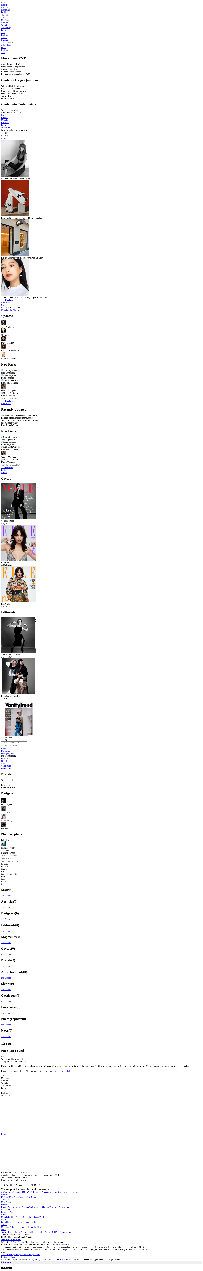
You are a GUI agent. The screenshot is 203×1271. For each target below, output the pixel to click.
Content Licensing (14, 1222)
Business (5, 122)
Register (4, 1134)
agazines (5, 1209)
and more (6, 895)
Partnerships (28, 1222)
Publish (4, 125)
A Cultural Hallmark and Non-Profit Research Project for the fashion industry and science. (40, 1192)
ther (3, 1229)
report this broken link (60, 1071)
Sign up (12, 1257)
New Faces (6, 302)
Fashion (4, 12)
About (4, 17)
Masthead (5, 20)
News (3, 2)
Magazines (5, 10)
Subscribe (5, 127)
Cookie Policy (44, 1232)
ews (3, 1214)
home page (164, 1066)
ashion (4, 1205)
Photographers (7, 753)
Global (4, 115)
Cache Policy (64, 1259)
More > (4, 138)
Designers (5, 751)
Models (4, 5)
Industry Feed (38, 1217)
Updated (5, 305)
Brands (4, 748)
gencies (5, 1200)
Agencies (5, 7)
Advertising (6, 27)
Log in (4, 1257)
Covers (4, 472)
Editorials (5, 470)
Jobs (3, 32)
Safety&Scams (64, 1232)
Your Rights (32, 1232)
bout (4, 1224)
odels (4, 1195)
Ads (3, 763)
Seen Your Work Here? (11, 1239)
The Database (7, 300)
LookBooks (44, 1207)
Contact (4, 22)
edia (4, 1219)
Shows (4, 761)
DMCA (4, 35)
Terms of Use (7, 1232)
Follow (8, 1262)
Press (3, 30)
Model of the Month (28, 1197)
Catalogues (6, 766)
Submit (4, 25)
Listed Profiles (34, 1227)
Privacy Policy (19, 1232)
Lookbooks (6, 768)
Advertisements (14, 1207)
